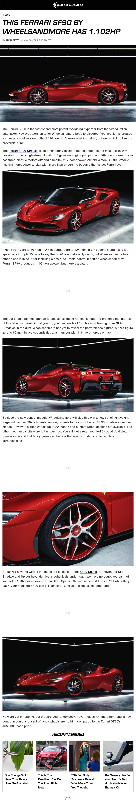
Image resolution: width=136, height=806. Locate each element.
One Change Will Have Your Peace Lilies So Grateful (16, 779)
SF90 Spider (88, 572)
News (6, 15)
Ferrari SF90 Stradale (23, 151)
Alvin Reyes (12, 40)
